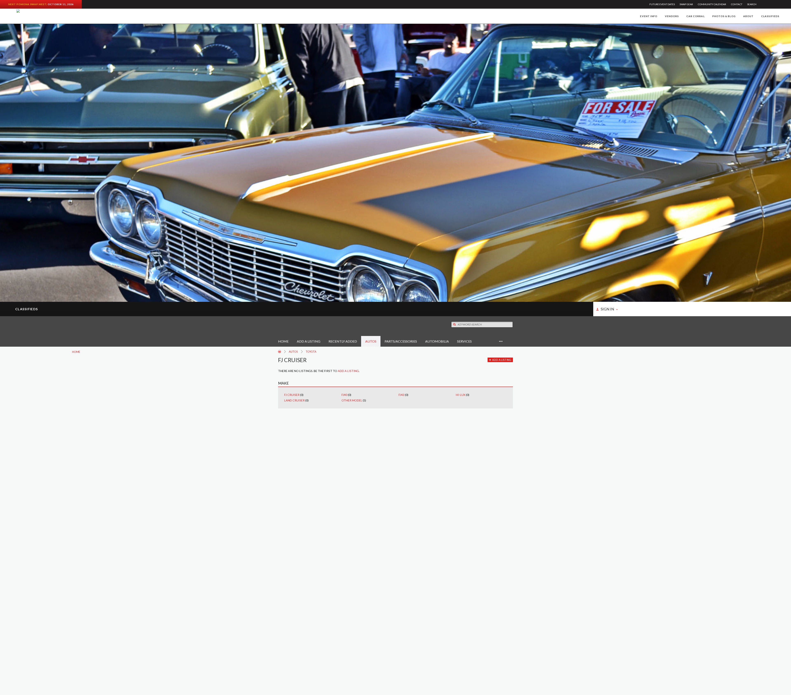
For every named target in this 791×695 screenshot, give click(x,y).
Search (751, 4)
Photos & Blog (724, 16)
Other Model (352, 400)
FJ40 (344, 394)
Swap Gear (686, 4)
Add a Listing (308, 341)
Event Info (648, 16)
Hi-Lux (460, 394)
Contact (736, 4)
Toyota (311, 351)
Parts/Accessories (401, 341)
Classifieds (770, 16)
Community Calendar (712, 4)
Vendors (672, 16)
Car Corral (695, 16)
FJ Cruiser (292, 394)
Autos (370, 341)
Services (464, 341)
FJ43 (401, 394)
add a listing (348, 371)
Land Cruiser (294, 400)
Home (283, 341)
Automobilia (437, 341)
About (748, 16)
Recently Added (343, 341)
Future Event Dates (662, 4)
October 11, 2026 (61, 4)
